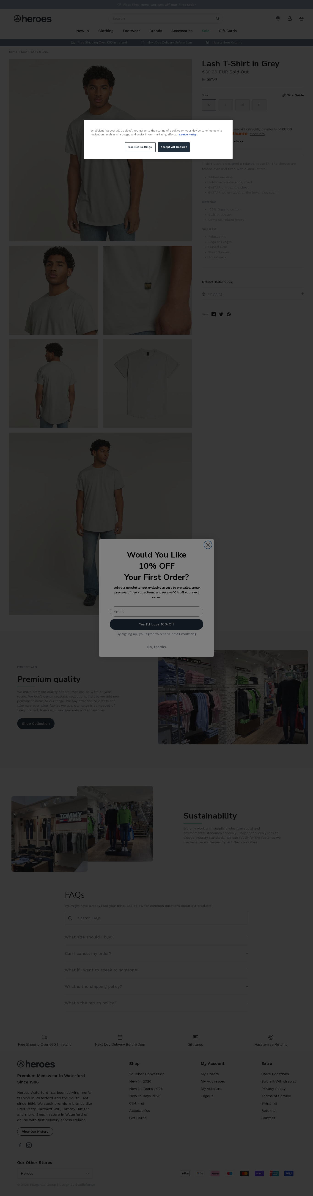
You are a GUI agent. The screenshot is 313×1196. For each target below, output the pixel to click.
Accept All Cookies (174, 146)
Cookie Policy (187, 134)
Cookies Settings (140, 146)
